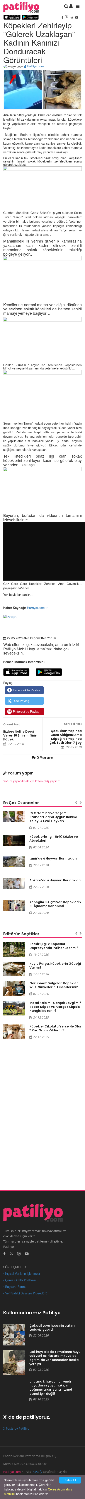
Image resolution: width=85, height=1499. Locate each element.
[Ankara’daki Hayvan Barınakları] (14, 883)
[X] (67, 17)
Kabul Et (70, 1480)
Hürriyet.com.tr (37, 607)
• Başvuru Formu (15, 1286)
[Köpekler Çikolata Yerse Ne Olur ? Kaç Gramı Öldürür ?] (14, 1031)
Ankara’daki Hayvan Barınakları (55, 880)
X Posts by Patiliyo (16, 1428)
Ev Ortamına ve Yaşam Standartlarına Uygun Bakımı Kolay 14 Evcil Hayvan (53, 817)
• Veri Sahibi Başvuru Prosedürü (25, 1293)
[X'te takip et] (11, 1253)
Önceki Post (11, 724)
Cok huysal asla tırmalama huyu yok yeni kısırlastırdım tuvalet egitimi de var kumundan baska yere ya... (54, 1358)
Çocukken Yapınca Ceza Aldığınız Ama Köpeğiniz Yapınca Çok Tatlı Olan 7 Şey (65, 737)
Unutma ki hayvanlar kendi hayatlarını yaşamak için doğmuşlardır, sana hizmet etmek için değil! (50, 1387)
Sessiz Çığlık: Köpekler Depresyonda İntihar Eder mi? (53, 946)
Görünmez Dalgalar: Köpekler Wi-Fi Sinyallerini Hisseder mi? (53, 985)
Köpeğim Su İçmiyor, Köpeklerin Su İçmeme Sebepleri (55, 904)
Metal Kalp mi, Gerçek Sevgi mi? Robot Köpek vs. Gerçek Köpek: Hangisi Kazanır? (55, 1007)
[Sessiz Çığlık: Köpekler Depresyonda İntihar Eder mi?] (14, 949)
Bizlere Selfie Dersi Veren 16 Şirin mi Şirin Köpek (20, 735)
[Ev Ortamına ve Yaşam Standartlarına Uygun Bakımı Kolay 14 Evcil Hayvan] (14, 816)
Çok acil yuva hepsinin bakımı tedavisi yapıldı (52, 1328)
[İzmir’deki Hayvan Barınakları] (14, 861)
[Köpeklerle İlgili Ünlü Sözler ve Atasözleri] (14, 840)
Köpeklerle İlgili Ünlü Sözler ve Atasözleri (53, 839)
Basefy (37, 1472)
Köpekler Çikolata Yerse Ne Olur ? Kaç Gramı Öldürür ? (55, 1028)
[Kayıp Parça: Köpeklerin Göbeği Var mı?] (14, 969)
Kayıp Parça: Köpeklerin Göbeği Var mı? (55, 965)
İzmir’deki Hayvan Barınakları (53, 858)
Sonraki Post (73, 724)
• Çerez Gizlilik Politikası (19, 1280)
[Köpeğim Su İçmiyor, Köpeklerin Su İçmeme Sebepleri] (14, 905)
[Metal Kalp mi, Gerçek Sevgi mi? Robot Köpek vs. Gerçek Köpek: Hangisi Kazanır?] (14, 1008)
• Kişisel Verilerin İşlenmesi (21, 1273)
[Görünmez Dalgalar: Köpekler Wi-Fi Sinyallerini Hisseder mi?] (14, 988)
